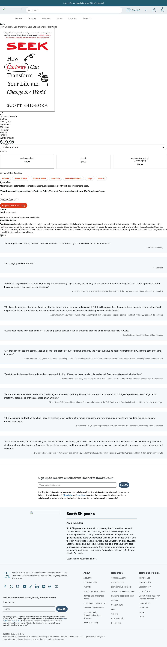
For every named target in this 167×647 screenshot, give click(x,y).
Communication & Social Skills (25, 217)
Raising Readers (118, 618)
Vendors (114, 613)
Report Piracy (145, 603)
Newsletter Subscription (94, 591)
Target (89, 178)
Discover (46, 18)
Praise (3, 235)
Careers (114, 600)
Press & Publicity (91, 622)
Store (59, 18)
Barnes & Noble (20, 178)
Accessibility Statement (94, 607)
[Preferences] (146, 10)
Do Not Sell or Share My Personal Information (149, 597)
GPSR (141, 616)
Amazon (5, 178)
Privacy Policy (145, 582)
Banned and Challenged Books (94, 597)
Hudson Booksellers (73, 178)
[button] (83, 113)
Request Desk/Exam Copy (13, 205)
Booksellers (116, 622)
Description (5, 182)
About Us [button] (87, 18)
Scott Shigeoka (10, 116)
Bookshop (55, 178)
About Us (88, 577)
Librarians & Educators (121, 586)
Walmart (101, 178)
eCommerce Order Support (123, 591)
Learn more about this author (81, 558)
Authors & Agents (118, 577)
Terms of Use (144, 577)
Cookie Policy (145, 586)
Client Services (117, 582)
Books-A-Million (39, 178)
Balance (3, 132)
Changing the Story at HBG (95, 603)
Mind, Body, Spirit (8, 212)
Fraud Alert (143, 607)
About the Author (8, 220)
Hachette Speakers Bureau (122, 595)
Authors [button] (32, 18)
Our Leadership (90, 582)
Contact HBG (117, 604)
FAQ (113, 609)
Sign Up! (136, 9)
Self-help (4, 217)
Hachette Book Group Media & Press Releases (93, 615)
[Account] (154, 10)
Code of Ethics (145, 591)
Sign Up (124, 485)
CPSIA (141, 612)
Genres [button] (18, 18)
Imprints (72, 18)
